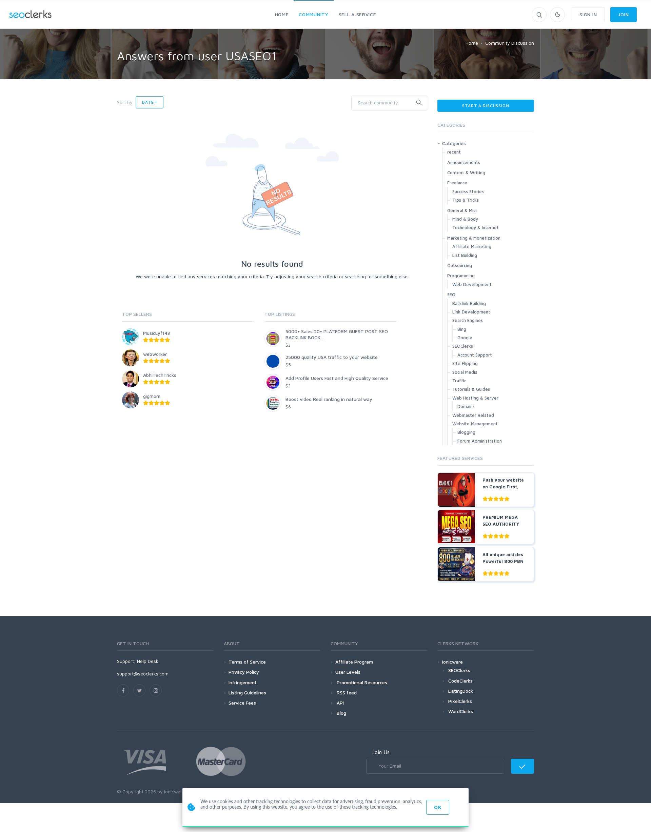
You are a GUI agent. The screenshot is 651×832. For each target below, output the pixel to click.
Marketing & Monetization (473, 238)
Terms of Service (247, 662)
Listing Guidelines (247, 692)
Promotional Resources (361, 682)
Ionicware (452, 662)
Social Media (464, 372)
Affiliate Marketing (471, 246)
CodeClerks (460, 681)
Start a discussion (485, 105)
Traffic (459, 380)
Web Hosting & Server (475, 398)
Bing (461, 329)
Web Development (472, 284)
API (339, 703)
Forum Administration (479, 441)
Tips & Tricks (465, 200)
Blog (340, 713)
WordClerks (460, 711)
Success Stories (468, 191)
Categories (454, 143)
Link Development (471, 311)
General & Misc (462, 210)
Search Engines (467, 320)
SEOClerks (462, 346)
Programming (461, 275)
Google (464, 337)
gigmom (151, 396)
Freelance (457, 182)
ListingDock (460, 691)
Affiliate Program (354, 662)
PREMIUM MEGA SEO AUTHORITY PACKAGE (500, 523)
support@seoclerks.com (143, 673)
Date (148, 102)
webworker (155, 354)
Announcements (463, 162)
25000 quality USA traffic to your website (331, 357)
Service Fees (242, 703)
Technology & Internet (475, 227)
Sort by (125, 102)
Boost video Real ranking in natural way (328, 399)
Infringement (243, 682)
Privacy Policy (244, 672)
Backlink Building (469, 303)
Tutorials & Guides (471, 389)
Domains (466, 406)
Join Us (381, 752)
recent (454, 152)
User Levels (347, 672)
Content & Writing (466, 172)
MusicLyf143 (156, 333)
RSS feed (346, 692)
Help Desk (147, 661)
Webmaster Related (473, 415)
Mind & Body (465, 219)
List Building (464, 255)
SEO (451, 294)
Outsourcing (459, 265)
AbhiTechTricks (159, 375)
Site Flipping (465, 363)
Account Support (474, 355)
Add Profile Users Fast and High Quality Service (336, 378)
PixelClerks (460, 701)
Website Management (475, 423)
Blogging (466, 432)
